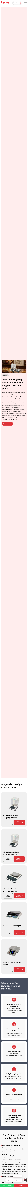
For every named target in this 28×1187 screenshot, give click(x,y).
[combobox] (15, 3)
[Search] (20, 3)
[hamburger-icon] (25, 3)
